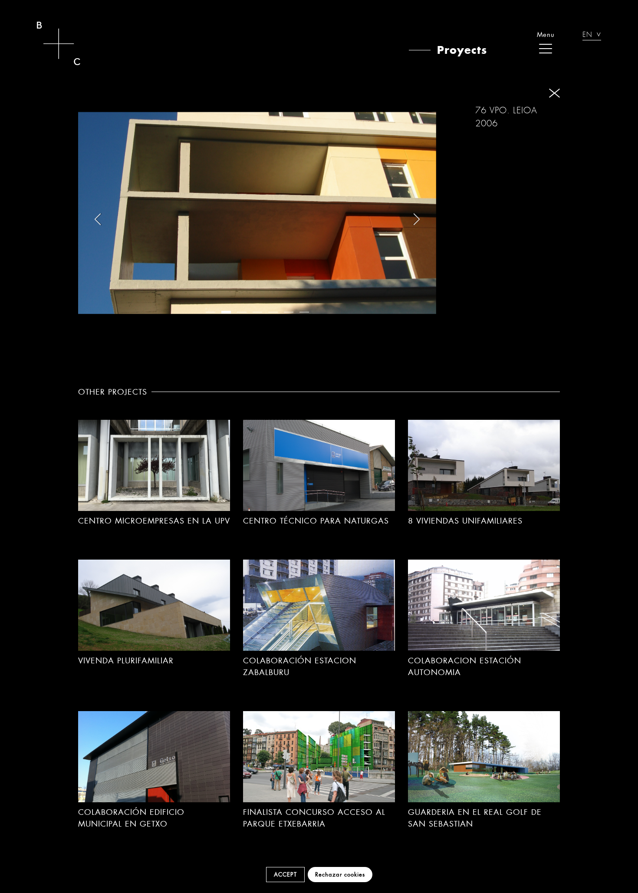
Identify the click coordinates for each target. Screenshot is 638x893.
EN (587, 35)
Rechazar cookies (340, 874)
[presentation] (97, 219)
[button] (210, 312)
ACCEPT (285, 874)
